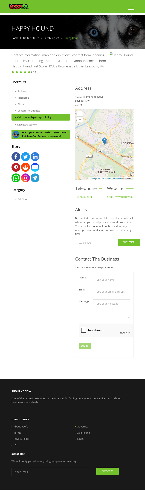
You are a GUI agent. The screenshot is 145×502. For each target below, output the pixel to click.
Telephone (23, 97)
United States (31, 38)
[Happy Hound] (104, 141)
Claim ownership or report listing (34, 117)
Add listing (83, 432)
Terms (17, 432)
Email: (82, 289)
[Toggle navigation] (131, 8)
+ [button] (80, 114)
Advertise (82, 426)
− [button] (80, 119)
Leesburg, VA (51, 38)
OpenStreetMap (115, 178)
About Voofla (21, 426)
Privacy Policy (21, 438)
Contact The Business (28, 110)
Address (21, 91)
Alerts (20, 104)
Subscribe (128, 242)
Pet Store (22, 199)
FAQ (16, 445)
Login (80, 438)
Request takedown (27, 124)
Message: (84, 301)
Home (14, 38)
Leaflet (92, 178)
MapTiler (102, 178)
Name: (83, 277)
